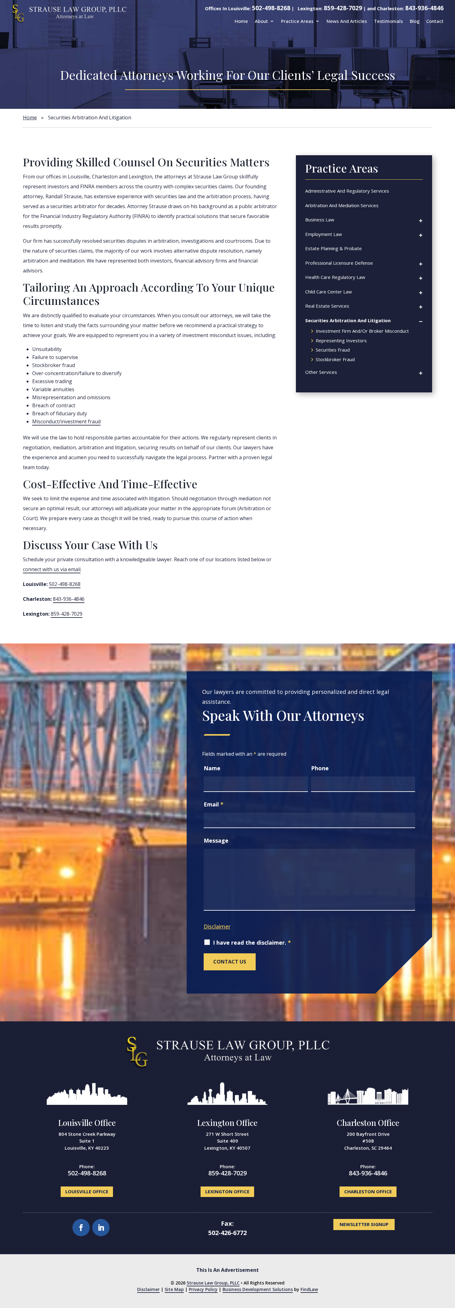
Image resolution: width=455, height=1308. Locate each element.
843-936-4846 (424, 8)
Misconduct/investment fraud (66, 421)
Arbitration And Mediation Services (342, 205)
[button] (446, 1299)
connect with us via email (51, 569)
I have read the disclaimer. (252, 942)
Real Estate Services (327, 306)
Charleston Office (368, 1122)
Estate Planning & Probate (333, 248)
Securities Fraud (333, 350)
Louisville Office (87, 1122)
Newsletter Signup (364, 1224)
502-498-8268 (271, 8)
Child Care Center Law (328, 292)
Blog (414, 21)
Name (212, 768)
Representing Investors (341, 341)
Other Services (321, 372)
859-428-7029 (343, 8)
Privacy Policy (203, 1289)
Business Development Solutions (258, 1289)
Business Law (319, 219)
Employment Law (323, 234)
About (261, 21)
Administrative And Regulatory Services (347, 191)
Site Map (174, 1289)
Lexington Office (227, 1122)
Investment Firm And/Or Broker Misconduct (362, 331)
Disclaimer (217, 926)
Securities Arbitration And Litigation (348, 320)
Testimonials (388, 21)
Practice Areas (297, 21)
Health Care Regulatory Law (335, 277)
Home (241, 21)
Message (216, 840)
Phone (320, 768)
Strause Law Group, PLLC (213, 1283)
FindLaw (309, 1289)
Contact (435, 21)
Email (213, 804)
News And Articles (347, 21)
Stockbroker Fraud (335, 359)
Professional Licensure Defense (339, 263)
